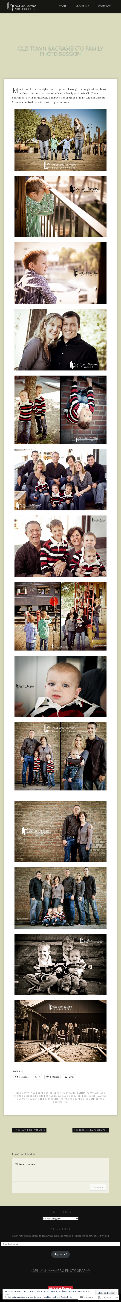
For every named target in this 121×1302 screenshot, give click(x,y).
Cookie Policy (66, 1297)
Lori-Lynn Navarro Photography (60, 1270)
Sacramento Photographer (66, 1099)
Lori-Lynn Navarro (94, 1096)
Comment (98, 1187)
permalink (60, 1102)
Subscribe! (60, 1229)
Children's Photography (40, 1096)
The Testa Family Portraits (90, 1130)
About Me (82, 6)
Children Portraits (62, 1093)
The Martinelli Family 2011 (29, 1130)
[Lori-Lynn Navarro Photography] (21, 6)
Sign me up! (61, 1254)
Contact (104, 6)
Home (63, 6)
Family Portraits (88, 1093)
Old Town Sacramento (31, 1099)
